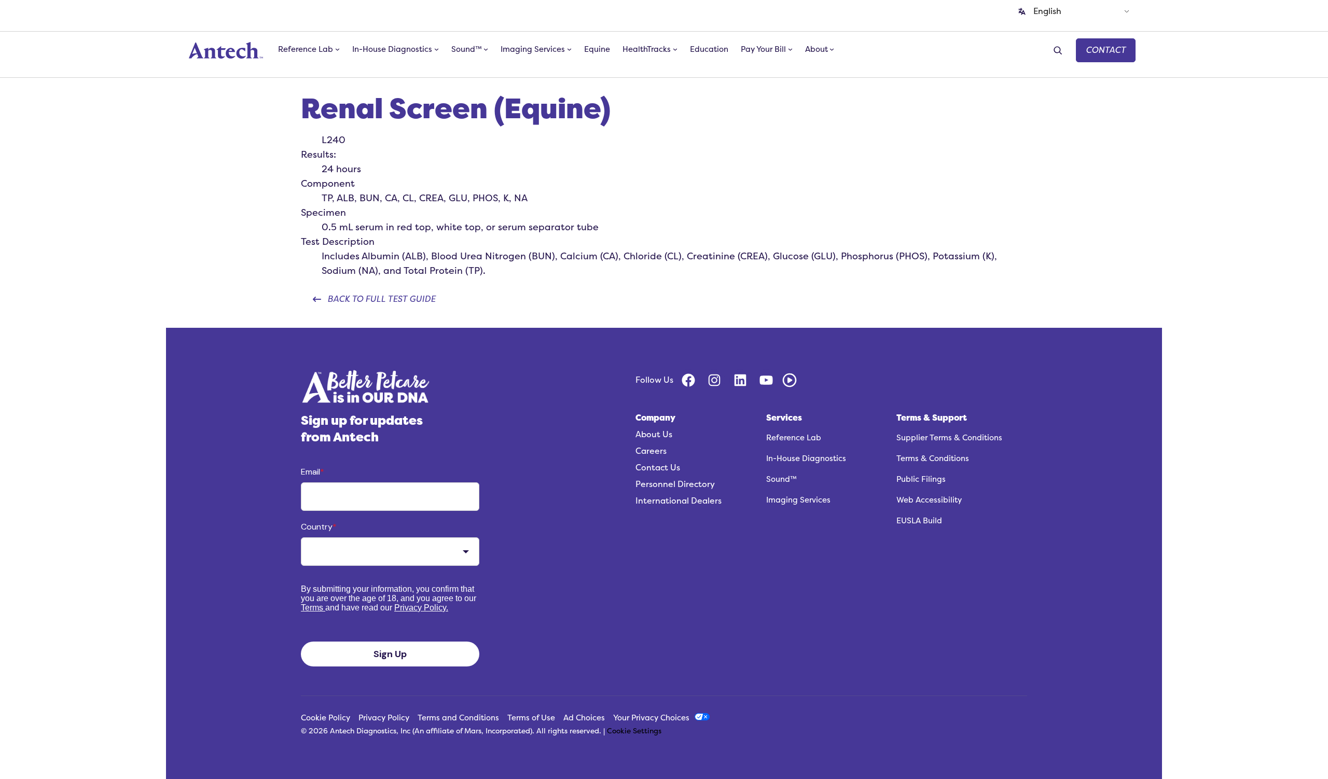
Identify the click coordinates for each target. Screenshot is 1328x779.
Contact (1106, 50)
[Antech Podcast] (789, 380)
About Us (653, 434)
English (1047, 11)
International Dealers (678, 501)
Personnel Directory (675, 484)
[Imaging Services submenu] (569, 49)
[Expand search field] (1059, 50)
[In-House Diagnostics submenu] (436, 49)
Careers (651, 451)
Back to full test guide (381, 299)
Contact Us (657, 468)
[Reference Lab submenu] (337, 49)
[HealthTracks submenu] (675, 49)
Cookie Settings (634, 731)
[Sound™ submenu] (485, 49)
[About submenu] (831, 49)
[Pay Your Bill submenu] (790, 49)
